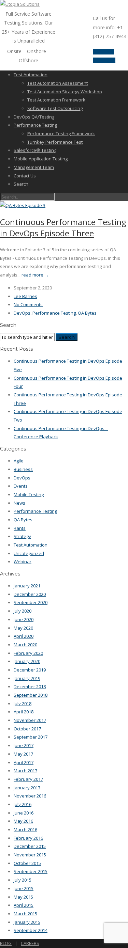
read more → (35, 275)
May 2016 (23, 821)
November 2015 (30, 855)
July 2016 (22, 804)
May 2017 (23, 754)
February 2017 (28, 779)
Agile (19, 461)
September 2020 (30, 602)
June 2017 (23, 745)
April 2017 (23, 762)
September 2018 (30, 695)
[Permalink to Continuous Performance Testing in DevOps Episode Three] (22, 205)
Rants (20, 528)
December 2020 (30, 594)
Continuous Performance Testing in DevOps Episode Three (63, 227)
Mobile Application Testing (41, 159)
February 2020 (28, 653)
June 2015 (23, 888)
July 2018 (22, 703)
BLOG (6, 943)
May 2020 (23, 628)
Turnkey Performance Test (55, 142)
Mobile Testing (29, 494)
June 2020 (23, 619)
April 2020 (23, 636)
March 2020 (25, 645)
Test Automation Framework (56, 100)
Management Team (34, 167)
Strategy (22, 536)
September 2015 (30, 871)
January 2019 (27, 678)
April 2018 (23, 712)
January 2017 (27, 788)
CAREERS (30, 943)
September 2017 (30, 737)
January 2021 (27, 586)
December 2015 (30, 846)
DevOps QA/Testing (34, 117)
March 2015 (25, 914)
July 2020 (22, 611)
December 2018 (30, 686)
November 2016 (30, 796)
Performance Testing (35, 125)
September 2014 (30, 930)
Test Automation (30, 75)
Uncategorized (29, 553)
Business (23, 469)
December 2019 (30, 670)
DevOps (22, 313)
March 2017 (25, 771)
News (19, 503)
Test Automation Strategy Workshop (64, 92)
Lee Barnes (25, 296)
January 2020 (27, 661)
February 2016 (28, 838)
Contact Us (25, 176)
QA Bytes (87, 313)
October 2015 (27, 863)
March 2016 (25, 829)
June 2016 (23, 813)
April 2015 (23, 905)
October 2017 (27, 729)
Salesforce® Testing (35, 150)
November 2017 (30, 720)
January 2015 (27, 922)
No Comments (28, 304)
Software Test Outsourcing (55, 108)
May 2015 (23, 897)
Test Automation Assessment (57, 83)
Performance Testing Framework (61, 133)
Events (21, 486)
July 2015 (22, 880)
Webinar (22, 561)
